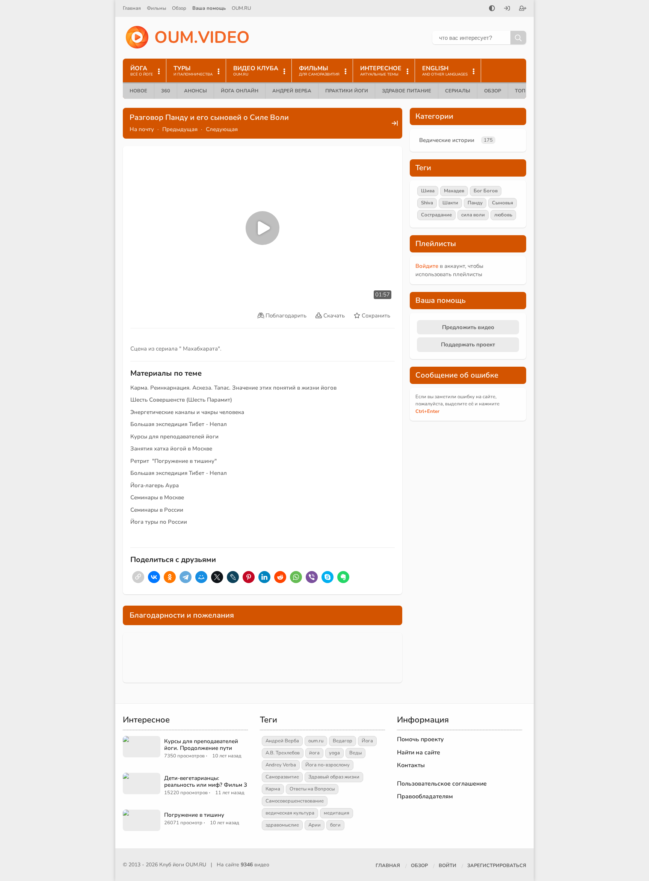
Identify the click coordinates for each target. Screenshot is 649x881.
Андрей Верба (291, 91)
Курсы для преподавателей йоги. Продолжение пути (201, 744)
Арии (314, 825)
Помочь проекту (420, 739)
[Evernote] (343, 577)
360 (165, 91)
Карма (273, 789)
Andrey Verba (281, 765)
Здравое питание (406, 91)
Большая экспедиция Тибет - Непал (178, 424)
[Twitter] (217, 577)
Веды (355, 753)
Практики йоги (346, 91)
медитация (336, 813)
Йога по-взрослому (327, 765)
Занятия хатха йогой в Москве (171, 448)
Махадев (454, 190)
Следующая (222, 129)
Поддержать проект (468, 344)
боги (335, 825)
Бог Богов (486, 190)
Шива (428, 190)
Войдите (426, 266)
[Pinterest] (249, 577)
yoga (334, 753)
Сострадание (436, 215)
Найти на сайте (418, 752)
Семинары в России (156, 510)
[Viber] (312, 577)
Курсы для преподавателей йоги (174, 436)
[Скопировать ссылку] (138, 577)
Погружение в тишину (194, 815)
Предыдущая (180, 129)
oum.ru (315, 740)
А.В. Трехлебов (283, 753)
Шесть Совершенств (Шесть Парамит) (181, 399)
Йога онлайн (239, 91)
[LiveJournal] (233, 577)
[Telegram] (186, 577)
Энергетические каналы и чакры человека (187, 412)
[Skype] (327, 577)
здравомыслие (282, 825)
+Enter (427, 411)
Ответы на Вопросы (312, 789)
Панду (475, 202)
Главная (132, 8)
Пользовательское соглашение (442, 784)
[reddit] (280, 577)
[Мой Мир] (201, 577)
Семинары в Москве (157, 497)
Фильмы (156, 8)
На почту (142, 129)
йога (314, 753)
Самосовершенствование (295, 801)
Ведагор (342, 740)
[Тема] (492, 9)
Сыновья (502, 202)
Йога (367, 740)
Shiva (427, 202)
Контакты (411, 765)
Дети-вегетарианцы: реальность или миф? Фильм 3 (205, 781)
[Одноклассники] (170, 577)
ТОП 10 (524, 91)
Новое (138, 91)
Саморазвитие (282, 777)
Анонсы (195, 91)
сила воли (473, 215)
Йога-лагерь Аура (154, 485)
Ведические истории (446, 140)
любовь (503, 215)
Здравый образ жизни (333, 777)
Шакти (450, 202)
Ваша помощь (209, 8)
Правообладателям (425, 796)
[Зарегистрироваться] (523, 9)
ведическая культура (290, 813)
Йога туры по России (158, 522)
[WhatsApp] (296, 577)
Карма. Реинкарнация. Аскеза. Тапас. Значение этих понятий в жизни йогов (233, 387)
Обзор (179, 8)
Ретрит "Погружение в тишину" (173, 461)
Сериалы (457, 91)
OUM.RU (241, 8)
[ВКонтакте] (154, 577)
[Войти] (507, 9)
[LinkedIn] (264, 577)
